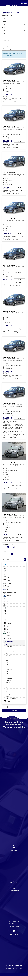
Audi (8, 568)
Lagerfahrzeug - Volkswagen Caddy (14, 466)
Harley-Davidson (11, 592)
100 (16, 547)
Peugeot (9, 623)
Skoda (8, 632)
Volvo (8, 701)
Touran (7, 696)
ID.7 (7, 667)
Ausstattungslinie (7, 40)
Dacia (8, 580)
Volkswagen (10, 641)
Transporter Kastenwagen (12, 698)
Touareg (8, 694)
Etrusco (9, 583)
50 (13, 547)
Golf (7, 653)
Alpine (8, 564)
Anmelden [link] (14, 710)
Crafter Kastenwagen (10, 651)
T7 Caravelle (8, 680)
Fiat (8, 586)
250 (20, 547)
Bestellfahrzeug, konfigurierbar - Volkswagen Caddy (14, 411)
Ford (8, 589)
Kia (8, 601)
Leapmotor (10, 604)
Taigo (7, 687)
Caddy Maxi (8, 648)
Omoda (9, 617)
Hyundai (9, 595)
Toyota (9, 638)
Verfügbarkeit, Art (7, 15)
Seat (8, 629)
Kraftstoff (4, 21)
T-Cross (8, 673)
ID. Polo (7, 660)
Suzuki (8, 635)
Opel (8, 620)
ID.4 (7, 664)
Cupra (8, 577)
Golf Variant (8, 655)
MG (8, 611)
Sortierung (5, 46)
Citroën (9, 574)
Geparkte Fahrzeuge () (15, 707)
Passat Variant (9, 669)
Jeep (8, 598)
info (3, 9)
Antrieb (4, 34)
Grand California (9, 657)
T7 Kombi (8, 682)
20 (10, 547)
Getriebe (4, 28)
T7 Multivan (8, 685)
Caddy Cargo (9, 646)
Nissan (8, 614)
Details (19, 95)
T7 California (9, 678)
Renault (9, 626)
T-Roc (7, 676)
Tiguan (7, 691)
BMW (8, 571)
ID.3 (7, 662)
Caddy (7, 644)
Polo (7, 671)
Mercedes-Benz (11, 607)
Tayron (7, 689)
